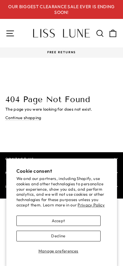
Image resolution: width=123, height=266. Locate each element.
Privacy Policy (91, 204)
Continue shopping (23, 117)
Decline (58, 235)
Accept (58, 220)
